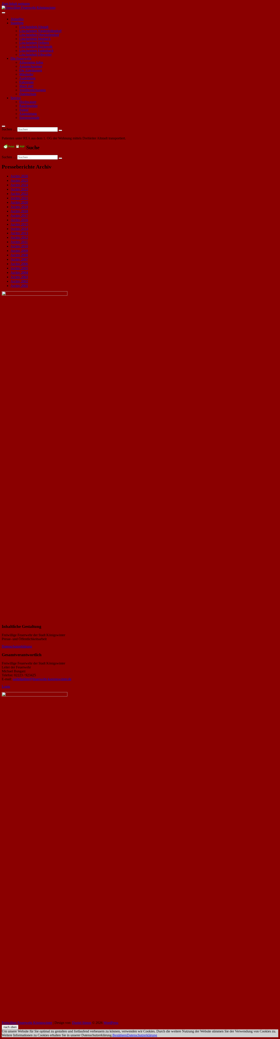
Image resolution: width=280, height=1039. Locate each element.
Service (15, 98)
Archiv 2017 (19, 215)
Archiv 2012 (19, 237)
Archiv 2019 (19, 207)
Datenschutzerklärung (17, 646)
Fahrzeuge (26, 82)
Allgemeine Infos (31, 62)
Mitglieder (26, 74)
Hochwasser (27, 102)
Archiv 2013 (19, 233)
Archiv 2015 (19, 224)
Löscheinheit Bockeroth (35, 46)
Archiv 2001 (19, 286)
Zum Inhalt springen (16, 3)
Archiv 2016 (19, 220)
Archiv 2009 (19, 250)
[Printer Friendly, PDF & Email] (14, 146)
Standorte (17, 23)
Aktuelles (17, 19)
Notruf (23, 110)
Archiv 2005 (19, 268)
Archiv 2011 (19, 242)
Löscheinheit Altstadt (33, 27)
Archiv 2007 (19, 259)
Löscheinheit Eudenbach (36, 50)
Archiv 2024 (19, 185)
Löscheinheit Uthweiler (35, 54)
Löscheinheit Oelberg (34, 42)
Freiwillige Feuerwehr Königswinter (27, 1023)
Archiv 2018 (19, 211)
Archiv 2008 (19, 255)
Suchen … (9, 129)
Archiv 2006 (19, 264)
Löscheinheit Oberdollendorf (39, 35)
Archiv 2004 (19, 272)
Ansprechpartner (30, 66)
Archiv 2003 (19, 277)
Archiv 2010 (19, 246)
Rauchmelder (28, 106)
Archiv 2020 (19, 202)
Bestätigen (119, 1035)
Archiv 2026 (19, 176)
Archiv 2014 (19, 229)
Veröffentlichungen (32, 90)
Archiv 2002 (19, 281)
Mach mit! (26, 86)
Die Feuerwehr (20, 58)
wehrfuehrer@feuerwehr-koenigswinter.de (42, 679)
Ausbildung (27, 78)
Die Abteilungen (30, 70)
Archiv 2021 (19, 198)
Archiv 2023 (19, 189)
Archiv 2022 (19, 193)
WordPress (110, 1023)
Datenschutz (27, 94)
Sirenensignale (29, 117)
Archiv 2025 (19, 180)
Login (6, 686)
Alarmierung (28, 113)
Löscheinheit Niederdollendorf (40, 31)
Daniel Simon (81, 1023)
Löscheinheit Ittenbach (35, 39)
